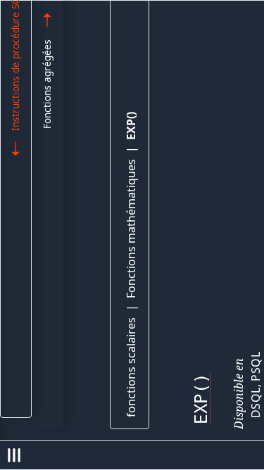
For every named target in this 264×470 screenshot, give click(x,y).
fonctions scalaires (131, 367)
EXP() (131, 126)
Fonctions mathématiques (131, 228)
